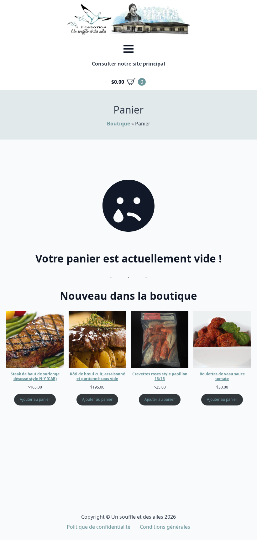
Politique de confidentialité (98, 526)
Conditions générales (165, 526)
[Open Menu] (128, 49)
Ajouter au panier (35, 399)
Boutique (118, 123)
